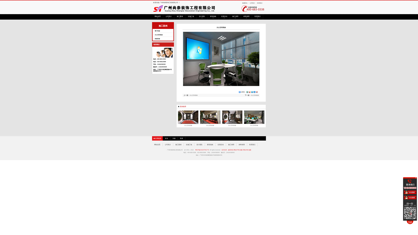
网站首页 (158, 16)
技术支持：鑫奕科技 (227, 150)
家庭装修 (157, 38)
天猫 (173, 138)
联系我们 (259, 3)
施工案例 (180, 16)
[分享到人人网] (254, 92)
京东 (166, 138)
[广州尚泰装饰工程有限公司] (185, 8)
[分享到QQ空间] (247, 92)
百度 (181, 138)
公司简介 (252, 3)
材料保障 (246, 16)
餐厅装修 (157, 31)
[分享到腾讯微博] (252, 92)
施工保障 (235, 16)
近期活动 (224, 16)
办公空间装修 (159, 35)
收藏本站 (244, 3)
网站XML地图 (247, 150)
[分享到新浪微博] (249, 92)
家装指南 (213, 16)
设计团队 (202, 16)
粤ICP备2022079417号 (202, 150)
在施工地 (191, 16)
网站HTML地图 (238, 150)
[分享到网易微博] (257, 92)
